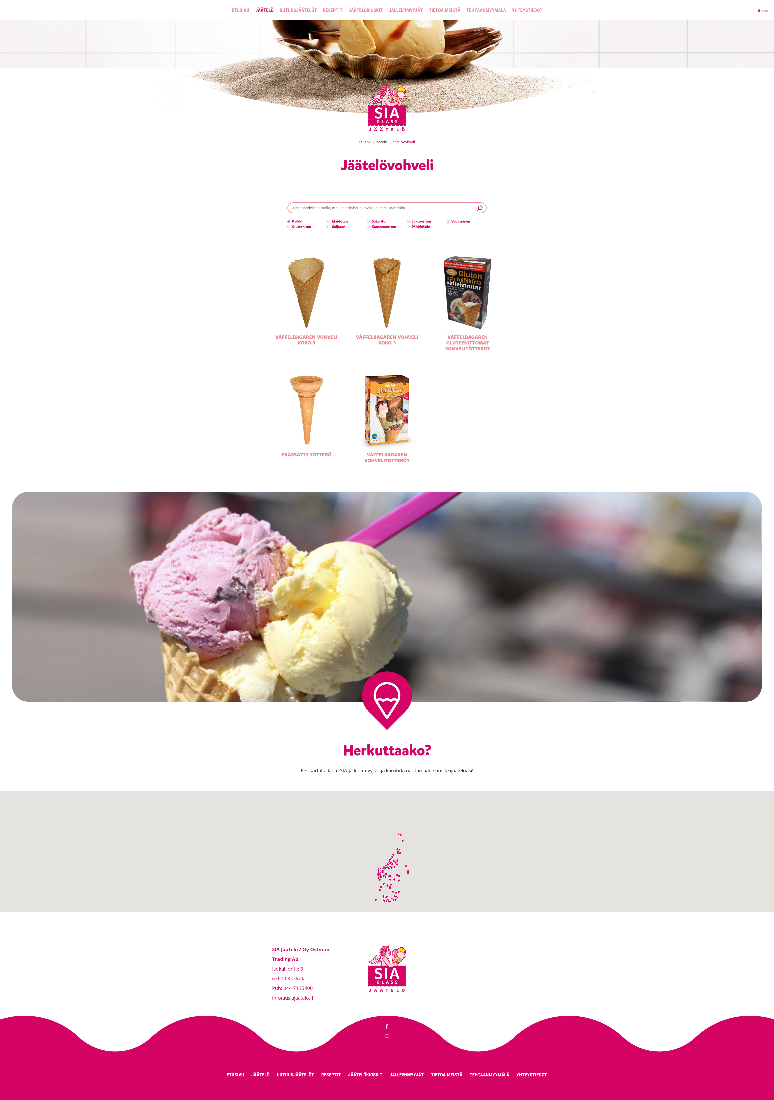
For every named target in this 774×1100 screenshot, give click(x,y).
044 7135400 (298, 988)
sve (765, 10)
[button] (386, 901)
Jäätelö (264, 10)
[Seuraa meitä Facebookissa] (387, 1027)
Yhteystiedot (527, 10)
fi (759, 10)
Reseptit (332, 10)
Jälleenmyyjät (406, 10)
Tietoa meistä (444, 10)
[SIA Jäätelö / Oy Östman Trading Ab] (387, 130)
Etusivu (240, 10)
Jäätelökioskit (366, 10)
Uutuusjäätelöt (298, 10)
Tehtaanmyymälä (486, 10)
